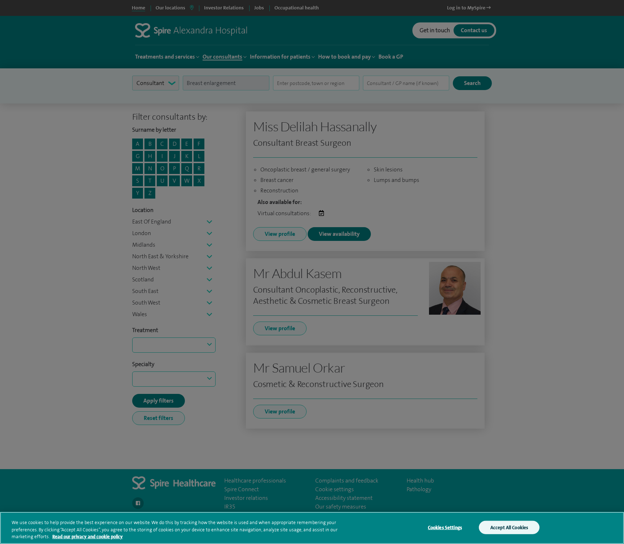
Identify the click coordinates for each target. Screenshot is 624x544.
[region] (312, 528)
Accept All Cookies (509, 527)
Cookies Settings (445, 527)
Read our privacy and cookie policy (87, 537)
